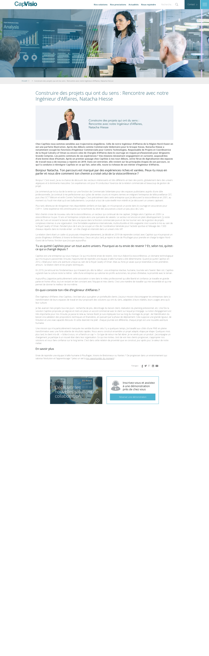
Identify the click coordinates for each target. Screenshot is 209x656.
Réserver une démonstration (132, 397)
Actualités (134, 4)
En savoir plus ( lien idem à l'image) (97, 400)
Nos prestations (118, 4)
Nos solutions (101, 4)
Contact (191, 4)
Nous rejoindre (148, 4)
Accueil (24, 81)
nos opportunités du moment (100, 358)
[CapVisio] (26, 4)
